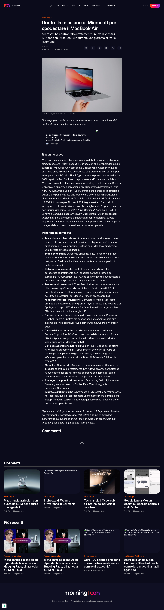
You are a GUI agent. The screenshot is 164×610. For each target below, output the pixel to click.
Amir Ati (45, 46)
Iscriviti (155, 6)
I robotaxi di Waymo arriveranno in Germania (59, 502)
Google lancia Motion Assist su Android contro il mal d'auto (141, 504)
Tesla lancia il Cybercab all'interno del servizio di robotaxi (99, 504)
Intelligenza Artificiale (134, 556)
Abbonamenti (110, 6)
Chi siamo (83, 6)
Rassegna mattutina (12, 556)
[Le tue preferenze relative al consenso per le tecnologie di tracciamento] (4, 606)
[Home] (51, 6)
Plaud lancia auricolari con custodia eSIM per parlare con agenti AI (21, 504)
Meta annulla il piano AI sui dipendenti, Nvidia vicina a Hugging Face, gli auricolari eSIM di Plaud (21, 565)
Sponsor (96, 6)
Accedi (145, 6)
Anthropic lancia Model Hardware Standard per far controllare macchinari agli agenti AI (142, 565)
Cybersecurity (90, 556)
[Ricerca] (23, 6)
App (73, 6)
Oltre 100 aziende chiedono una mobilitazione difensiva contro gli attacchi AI (102, 563)
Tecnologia (47, 17)
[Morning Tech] (7, 5)
